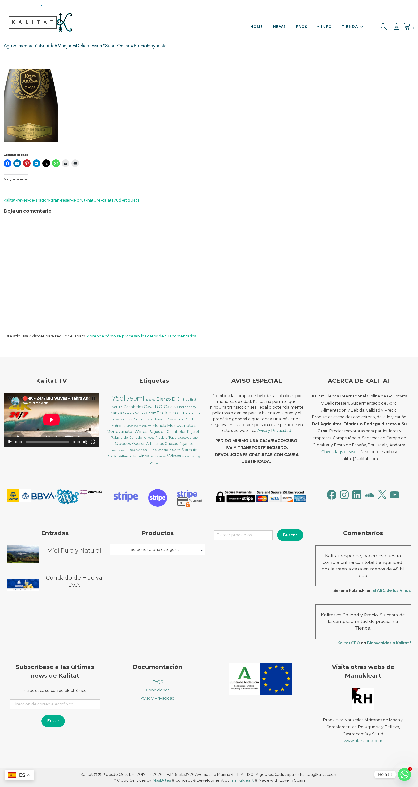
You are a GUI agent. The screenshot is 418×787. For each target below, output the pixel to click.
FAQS (301, 26)
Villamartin (128, 456)
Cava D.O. (153, 406)
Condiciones (157, 690)
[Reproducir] (9, 441)
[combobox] (158, 549)
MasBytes (161, 780)
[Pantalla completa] (92, 441)
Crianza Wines (134, 413)
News (279, 26)
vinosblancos (158, 456)
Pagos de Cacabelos (167, 431)
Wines (174, 456)
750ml (135, 398)
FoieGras (126, 419)
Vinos (144, 456)
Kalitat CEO (348, 643)
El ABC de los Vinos (392, 590)
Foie (116, 419)
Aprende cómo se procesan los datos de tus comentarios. (142, 336)
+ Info (324, 26)
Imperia (161, 419)
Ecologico (167, 413)
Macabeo (132, 425)
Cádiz (151, 413)
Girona (138, 419)
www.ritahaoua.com (363, 740)
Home (256, 26)
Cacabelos (133, 407)
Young (186, 456)
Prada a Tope (166, 437)
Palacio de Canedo (126, 437)
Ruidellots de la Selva (164, 450)
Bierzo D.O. (168, 399)
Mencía (159, 425)
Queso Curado (188, 437)
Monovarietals (182, 425)
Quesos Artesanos (148, 444)
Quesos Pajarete (179, 444)
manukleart (242, 780)
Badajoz (150, 399)
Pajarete (194, 431)
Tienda (350, 26)
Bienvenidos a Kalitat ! (389, 643)
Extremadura (190, 413)
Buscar (290, 535)
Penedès (148, 437)
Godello (149, 419)
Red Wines (138, 450)
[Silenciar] (85, 441)
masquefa (145, 425)
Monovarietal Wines (127, 431)
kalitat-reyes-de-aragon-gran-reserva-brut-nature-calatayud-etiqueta (72, 200)
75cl (118, 398)
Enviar (53, 721)
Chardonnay (186, 407)
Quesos (123, 443)
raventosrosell (119, 450)
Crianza (115, 413)
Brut (185, 399)
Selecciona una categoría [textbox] (155, 549)
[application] (51, 420)
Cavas (170, 406)
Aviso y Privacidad (274, 430)
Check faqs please (338, 452)
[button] (19, 496)
